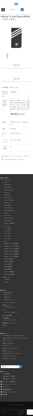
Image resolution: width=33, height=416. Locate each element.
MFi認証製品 (6, 318)
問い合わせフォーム (17, 114)
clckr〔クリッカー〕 (8, 340)
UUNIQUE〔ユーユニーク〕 (10, 358)
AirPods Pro (7, 279)
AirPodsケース (6, 277)
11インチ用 (7, 238)
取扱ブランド (6, 333)
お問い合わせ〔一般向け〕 (9, 376)
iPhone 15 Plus (7, 197)
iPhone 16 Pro (7, 184)
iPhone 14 (6, 202)
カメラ (4, 310)
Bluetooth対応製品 (7, 315)
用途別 (4, 290)
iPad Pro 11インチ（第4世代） (12, 251)
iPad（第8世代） (8, 269)
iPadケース (7, 297)
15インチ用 (7, 228)
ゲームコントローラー (10, 320)
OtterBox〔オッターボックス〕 (10, 348)
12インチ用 (7, 236)
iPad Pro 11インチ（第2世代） (12, 256)
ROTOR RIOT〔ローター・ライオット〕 (13, 353)
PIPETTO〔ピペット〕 (8, 351)
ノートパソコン (7, 226)
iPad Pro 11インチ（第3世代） (12, 253)
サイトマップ (6, 386)
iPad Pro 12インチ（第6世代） (12, 243)
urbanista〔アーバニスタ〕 (9, 356)
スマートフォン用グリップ (11, 312)
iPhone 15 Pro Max (8, 200)
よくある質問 (6, 373)
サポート (5, 371)
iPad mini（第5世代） (9, 274)
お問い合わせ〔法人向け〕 (9, 378)
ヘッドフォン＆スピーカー (9, 302)
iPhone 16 (6, 182)
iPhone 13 (6, 213)
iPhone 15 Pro (7, 195)
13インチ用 (7, 233)
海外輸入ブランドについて (9, 392)
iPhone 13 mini (21, 159)
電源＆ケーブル (7, 305)
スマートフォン (7, 180)
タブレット (5, 241)
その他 (4, 325)
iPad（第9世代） (8, 266)
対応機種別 (5, 178)
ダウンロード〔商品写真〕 (9, 381)
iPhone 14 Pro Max (8, 210)
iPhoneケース (27, 156)
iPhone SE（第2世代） (10, 223)
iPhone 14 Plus (7, 207)
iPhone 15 (6, 192)
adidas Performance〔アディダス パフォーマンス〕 (15, 338)
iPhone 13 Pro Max (8, 218)
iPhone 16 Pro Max (8, 190)
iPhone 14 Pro (7, 205)
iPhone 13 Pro (7, 215)
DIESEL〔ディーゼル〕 (8, 343)
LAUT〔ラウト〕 (7, 345)
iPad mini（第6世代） (9, 271)
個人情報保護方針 (7, 389)
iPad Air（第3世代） (9, 261)
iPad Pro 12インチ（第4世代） (12, 248)
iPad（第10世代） (8, 264)
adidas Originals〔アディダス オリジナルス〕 (12, 156)
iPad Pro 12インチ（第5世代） (12, 246)
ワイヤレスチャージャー (10, 307)
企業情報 (5, 394)
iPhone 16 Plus (7, 187)
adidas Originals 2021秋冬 (10, 159)
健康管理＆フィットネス (9, 323)
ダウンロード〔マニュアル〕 (10, 384)
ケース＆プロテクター (8, 292)
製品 (3, 159)
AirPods (6, 282)
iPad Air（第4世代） (9, 259)
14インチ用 (7, 230)
